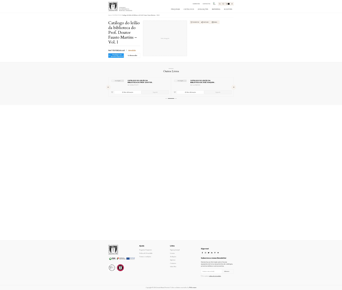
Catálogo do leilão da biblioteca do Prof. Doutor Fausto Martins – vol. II (140, 82)
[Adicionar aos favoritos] (112, 92)
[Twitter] (208, 252)
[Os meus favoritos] (223, 4)
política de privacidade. (215, 276)
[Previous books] (108, 87)
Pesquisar (175, 9)
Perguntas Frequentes (145, 250)
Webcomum (192, 287)
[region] (171, 86)
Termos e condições (145, 257)
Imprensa (216, 9)
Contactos (206, 3)
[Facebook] (202, 252)
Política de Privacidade (145, 253)
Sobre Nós (196, 3)
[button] (166, 98)
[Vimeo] (218, 252)
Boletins (228, 9)
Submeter (226, 271)
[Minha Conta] (232, 4)
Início (109, 15)
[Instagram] (205, 252)
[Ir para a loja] (219, 4)
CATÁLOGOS (117, 15)
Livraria (172, 253)
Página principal (175, 250)
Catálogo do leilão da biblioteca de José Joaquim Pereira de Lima (202, 82)
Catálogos (189, 9)
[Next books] (233, 87)
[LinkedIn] (211, 252)
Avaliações (203, 9)
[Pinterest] (214, 252)
